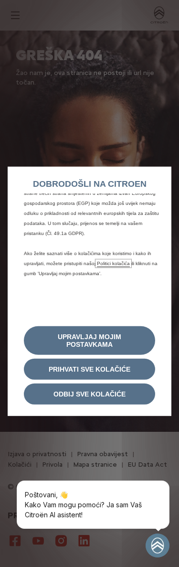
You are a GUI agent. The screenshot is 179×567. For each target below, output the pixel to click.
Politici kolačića (113, 263)
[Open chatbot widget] (157, 545)
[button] (89, 340)
